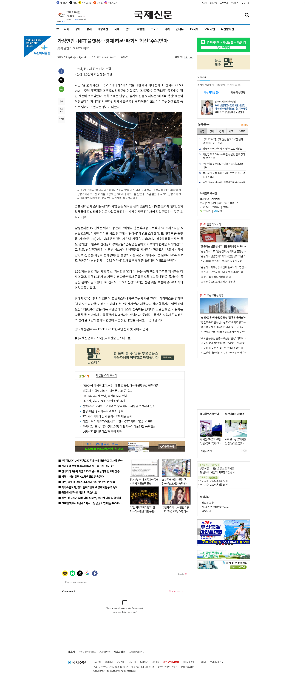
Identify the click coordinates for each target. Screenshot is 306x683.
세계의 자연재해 (205, 84)
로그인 (204, 2)
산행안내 (204, 207)
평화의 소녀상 (234, 84)
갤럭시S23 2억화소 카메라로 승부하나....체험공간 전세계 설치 (119, 406)
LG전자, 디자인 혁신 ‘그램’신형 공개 (104, 401)
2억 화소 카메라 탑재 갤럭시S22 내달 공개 (107, 416)
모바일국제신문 (216, 662)
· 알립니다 (205, 511)
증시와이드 (209, 464)
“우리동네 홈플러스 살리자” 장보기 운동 (221, 261)
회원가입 (213, 2)
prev (199, 531)
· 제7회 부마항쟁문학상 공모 (214, 506)
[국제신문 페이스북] (90, 338)
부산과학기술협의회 (87, 651)
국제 (117, 29)
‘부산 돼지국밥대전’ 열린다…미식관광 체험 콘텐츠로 (143, 511)
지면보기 (224, 2)
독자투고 (144, 662)
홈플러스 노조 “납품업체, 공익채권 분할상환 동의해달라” (230, 251)
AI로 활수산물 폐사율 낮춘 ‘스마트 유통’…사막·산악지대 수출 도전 (235, 445)
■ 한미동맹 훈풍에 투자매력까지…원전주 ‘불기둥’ (86, 466)
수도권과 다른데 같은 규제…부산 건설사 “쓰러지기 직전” (230, 352)
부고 (238, 203)
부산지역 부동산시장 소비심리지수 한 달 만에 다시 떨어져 (230, 332)
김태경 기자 (62, 57)
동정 (232, 203)
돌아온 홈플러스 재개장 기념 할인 (218, 281)
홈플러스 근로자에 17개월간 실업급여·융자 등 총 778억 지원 (232, 272)
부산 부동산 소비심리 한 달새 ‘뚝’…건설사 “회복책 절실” (229, 327)
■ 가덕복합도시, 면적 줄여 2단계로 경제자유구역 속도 (88, 487)
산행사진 (227, 207)
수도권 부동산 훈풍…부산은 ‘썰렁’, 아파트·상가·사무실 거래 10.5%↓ (237, 338)
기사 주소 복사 (61, 111)
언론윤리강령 (188, 662)
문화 (128, 29)
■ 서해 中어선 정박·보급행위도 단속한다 (81, 476)
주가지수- (209, 477)
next (248, 531)
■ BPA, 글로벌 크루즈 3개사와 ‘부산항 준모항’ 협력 (86, 482)
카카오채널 (86, 2)
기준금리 (220, 84)
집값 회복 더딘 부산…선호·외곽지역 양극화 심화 (226, 322)
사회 (66, 29)
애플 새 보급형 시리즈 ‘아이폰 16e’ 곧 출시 (108, 390)
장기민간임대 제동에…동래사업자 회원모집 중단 (144, 481)
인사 (202, 203)
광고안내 (120, 662)
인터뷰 (180, 29)
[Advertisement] (223, 384)
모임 (208, 203)
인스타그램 (112, 2)
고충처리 (202, 662)
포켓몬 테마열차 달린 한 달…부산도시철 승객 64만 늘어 (175, 483)
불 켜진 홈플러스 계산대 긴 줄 (216, 276)
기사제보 (155, 662)
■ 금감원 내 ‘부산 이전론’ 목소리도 (77, 492)
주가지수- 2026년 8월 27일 (214, 481)
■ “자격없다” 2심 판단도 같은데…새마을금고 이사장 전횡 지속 (93, 460)
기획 (167, 29)
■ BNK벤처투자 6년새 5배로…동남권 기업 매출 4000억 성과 (92, 503)
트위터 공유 (61, 81)
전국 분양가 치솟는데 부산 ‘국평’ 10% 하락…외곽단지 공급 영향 (233, 343)
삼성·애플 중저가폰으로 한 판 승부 (103, 411)
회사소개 (97, 662)
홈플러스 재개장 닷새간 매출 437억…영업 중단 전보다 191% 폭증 (234, 267)
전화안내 (109, 662)
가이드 (205, 211)
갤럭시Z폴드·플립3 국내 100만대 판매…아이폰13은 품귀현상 (119, 426)
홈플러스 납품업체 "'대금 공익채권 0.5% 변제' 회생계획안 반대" (234, 246)
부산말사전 (227, 29)
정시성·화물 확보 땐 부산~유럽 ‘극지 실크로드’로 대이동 (210, 443)
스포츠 (154, 29)
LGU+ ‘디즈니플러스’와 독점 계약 (102, 431)
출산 (226, 203)
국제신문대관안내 (136, 651)
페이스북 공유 (61, 72)
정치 (78, 29)
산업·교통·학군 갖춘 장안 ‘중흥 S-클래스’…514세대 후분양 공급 (234, 317)
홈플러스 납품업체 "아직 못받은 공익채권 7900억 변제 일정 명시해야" (236, 256)
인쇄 (61, 102)
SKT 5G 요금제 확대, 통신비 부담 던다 (105, 396)
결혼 (220, 203)
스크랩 (61, 120)
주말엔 (140, 29)
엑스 (75, 2)
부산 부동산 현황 (212, 295)
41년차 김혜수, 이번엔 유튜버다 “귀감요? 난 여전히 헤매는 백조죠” (175, 511)
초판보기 (235, 2)
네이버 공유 (61, 89)
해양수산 (103, 29)
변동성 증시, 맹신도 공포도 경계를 (217, 468)
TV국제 (194, 29)
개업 (214, 203)
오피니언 (209, 29)
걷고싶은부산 (105, 651)
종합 (202, 131)
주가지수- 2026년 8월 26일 (214, 484)
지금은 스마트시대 (106, 375)
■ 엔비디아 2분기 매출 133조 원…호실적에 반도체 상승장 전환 (93, 471)
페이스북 (63, 2)
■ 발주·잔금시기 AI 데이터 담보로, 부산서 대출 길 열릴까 (89, 498)
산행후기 (215, 207)
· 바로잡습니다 (207, 502)
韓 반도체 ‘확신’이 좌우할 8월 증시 (217, 472)
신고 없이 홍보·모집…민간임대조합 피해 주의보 (225, 347)
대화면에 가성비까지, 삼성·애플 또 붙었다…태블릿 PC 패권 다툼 (121, 385)
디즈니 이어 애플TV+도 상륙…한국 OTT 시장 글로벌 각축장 (118, 421)
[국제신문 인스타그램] (118, 338)
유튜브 (99, 2)
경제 (89, 29)
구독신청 (245, 2)
